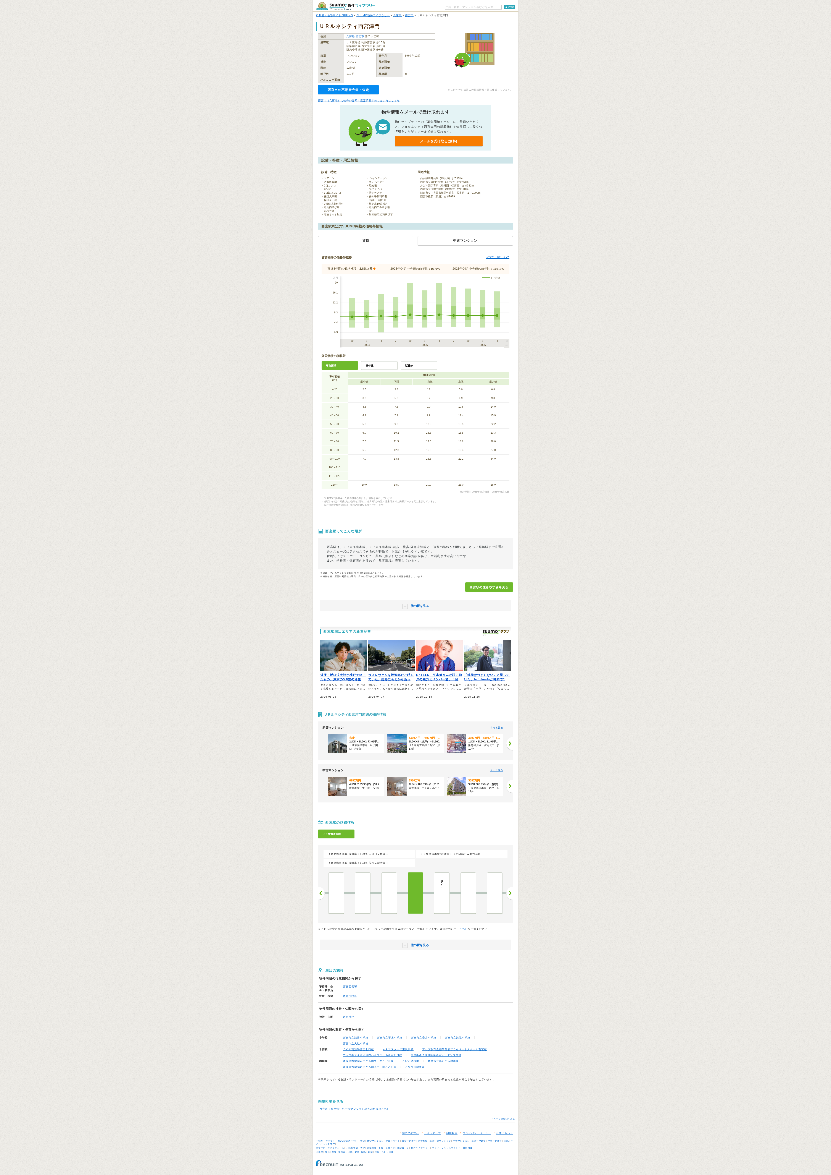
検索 (511, 6)
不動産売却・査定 (355, 1148)
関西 (363, 1152)
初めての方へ (410, 1133)
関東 (334, 1152)
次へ (509, 893)
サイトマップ (432, 1133)
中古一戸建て (495, 1141)
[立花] (362, 893)
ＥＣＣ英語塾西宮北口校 (358, 1049)
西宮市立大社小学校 (355, 1043)
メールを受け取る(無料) (438, 141)
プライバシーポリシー (477, 1133)
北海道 (319, 1152)
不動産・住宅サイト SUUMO (334, 15)
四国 (370, 1152)
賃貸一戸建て (409, 1141)
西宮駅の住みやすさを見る (489, 587)
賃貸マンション (375, 1141)
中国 (377, 1152)
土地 (506, 1141)
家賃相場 (423, 1141)
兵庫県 (397, 15)
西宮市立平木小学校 (389, 1037)
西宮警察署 (350, 986)
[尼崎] (336, 893)
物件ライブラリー (420, 1148)
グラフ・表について (497, 257)
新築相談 (372, 1148)
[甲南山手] (494, 893)
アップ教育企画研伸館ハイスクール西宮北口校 (372, 1055)
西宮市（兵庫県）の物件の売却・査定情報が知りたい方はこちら (359, 100)
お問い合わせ (504, 1133)
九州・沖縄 (387, 1152)
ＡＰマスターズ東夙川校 (398, 1049)
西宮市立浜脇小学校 (457, 1037)
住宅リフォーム (335, 1148)
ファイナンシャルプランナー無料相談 (452, 1148)
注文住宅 (320, 1148)
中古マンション (461, 1141)
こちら (463, 928)
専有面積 (331, 365)
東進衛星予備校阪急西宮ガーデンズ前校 (436, 1055)
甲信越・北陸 (345, 1152)
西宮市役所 (350, 996)
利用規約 (451, 1133)
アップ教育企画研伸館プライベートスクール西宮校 (454, 1049)
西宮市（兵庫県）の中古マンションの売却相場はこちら (354, 1108)
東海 (357, 1152)
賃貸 (362, 1141)
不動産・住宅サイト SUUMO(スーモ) (336, 1141)
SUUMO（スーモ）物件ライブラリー (345, 6)
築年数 (370, 365)
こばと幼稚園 (410, 1061)
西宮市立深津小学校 (355, 1037)
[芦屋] (468, 893)
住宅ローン (403, 1148)
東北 (327, 1152)
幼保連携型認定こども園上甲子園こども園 (369, 1066)
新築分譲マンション (440, 1141)
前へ (321, 893)
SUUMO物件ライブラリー (373, 15)
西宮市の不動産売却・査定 (348, 90)
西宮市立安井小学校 (423, 1037)
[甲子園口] (389, 893)
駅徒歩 (409, 365)
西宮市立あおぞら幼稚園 (443, 1061)
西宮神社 (348, 1016)
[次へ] (509, 743)
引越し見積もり (386, 1148)
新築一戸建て (479, 1141)
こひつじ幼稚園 (415, 1066)
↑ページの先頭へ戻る (503, 1119)
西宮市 (409, 15)
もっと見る (496, 727)
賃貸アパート (393, 1141)
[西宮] (415, 893)
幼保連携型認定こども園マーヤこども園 (368, 1061)
